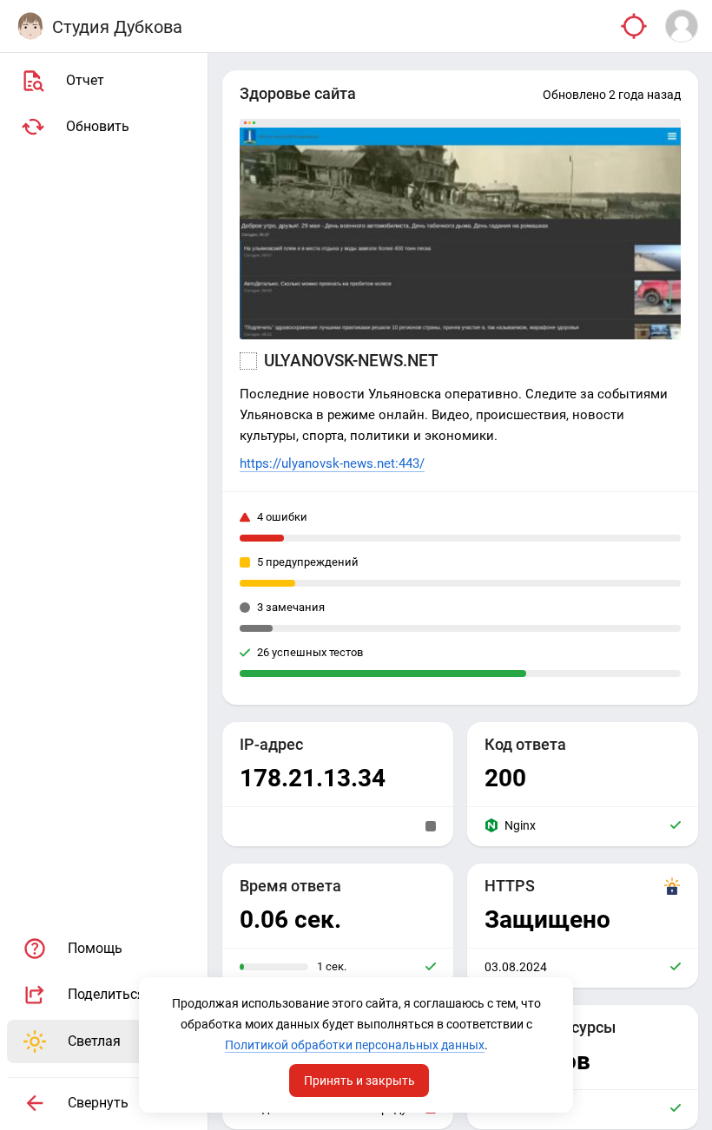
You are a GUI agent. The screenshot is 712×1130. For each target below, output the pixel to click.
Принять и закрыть (359, 1080)
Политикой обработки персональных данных (355, 1045)
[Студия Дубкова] (30, 26)
